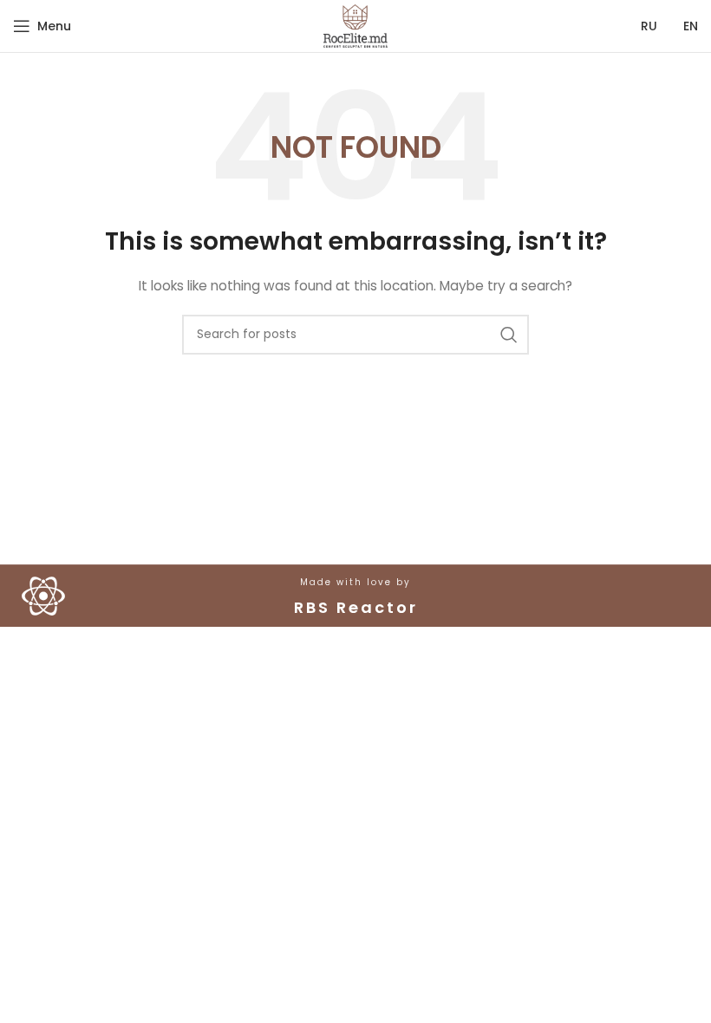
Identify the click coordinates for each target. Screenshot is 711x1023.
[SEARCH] (509, 335)
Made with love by (355, 582)
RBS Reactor (356, 607)
